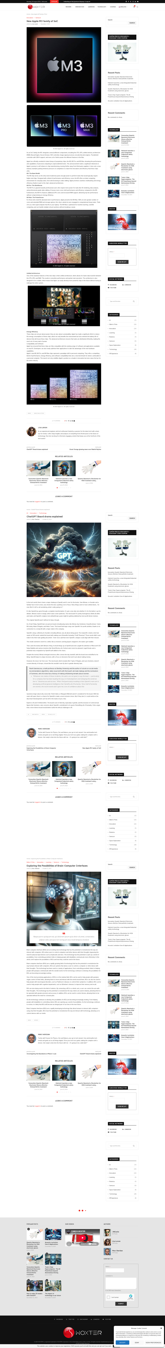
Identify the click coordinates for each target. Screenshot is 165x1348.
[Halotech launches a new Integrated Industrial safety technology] (64, 468)
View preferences (153, 1342)
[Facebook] (128, 1)
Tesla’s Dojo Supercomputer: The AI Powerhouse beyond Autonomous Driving (128, 180)
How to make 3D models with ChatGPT (34, 1294)
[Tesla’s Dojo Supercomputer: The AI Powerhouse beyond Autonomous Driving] (113, 180)
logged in (38, 501)
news (29, 413)
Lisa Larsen (35, 24)
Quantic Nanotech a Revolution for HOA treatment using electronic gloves (127, 167)
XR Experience (122, 353)
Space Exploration (122, 345)
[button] (161, 1328)
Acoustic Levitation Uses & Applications (120, 101)
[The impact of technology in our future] (53, 1285)
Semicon (122, 341)
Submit (121, 1304)
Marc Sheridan (36, 519)
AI (122, 320)
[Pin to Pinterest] (72, 421)
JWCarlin (115, 1232)
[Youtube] (137, 1)
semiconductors (39, 413)
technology (51, 714)
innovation (35, 714)
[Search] (137, 7)
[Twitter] (130, 1)
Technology (101, 7)
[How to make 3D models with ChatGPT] (35, 1285)
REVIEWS (68, 7)
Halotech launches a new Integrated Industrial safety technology (63, 481)
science (36, 1020)
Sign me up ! (122, 262)
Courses (113, 7)
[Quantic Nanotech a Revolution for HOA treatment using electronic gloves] (89, 468)
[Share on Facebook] (68, 421)
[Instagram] (133, 1)
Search (110, 20)
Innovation (79, 7)
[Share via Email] (74, 421)
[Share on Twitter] (70, 421)
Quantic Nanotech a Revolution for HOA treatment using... (89, 480)
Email (111, 252)
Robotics (122, 337)
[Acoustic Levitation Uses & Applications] (113, 193)
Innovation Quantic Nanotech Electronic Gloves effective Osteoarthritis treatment (38, 481)
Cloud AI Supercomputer (71, 1)
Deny (137, 1342)
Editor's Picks (122, 324)
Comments (109, 1276)
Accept (122, 1342)
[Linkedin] (135, 1)
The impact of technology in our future (53, 1294)
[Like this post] (66, 421)
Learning (91, 7)
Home (28, 14)
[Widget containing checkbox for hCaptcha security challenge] (120, 1297)
